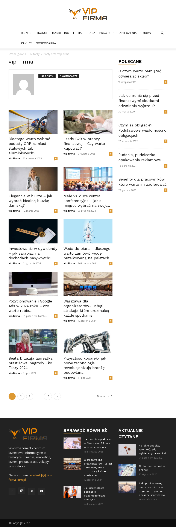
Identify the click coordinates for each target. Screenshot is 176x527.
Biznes (26, 33)
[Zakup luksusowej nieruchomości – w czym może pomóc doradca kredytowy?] (127, 487)
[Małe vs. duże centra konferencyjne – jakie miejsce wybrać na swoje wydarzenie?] (88, 179)
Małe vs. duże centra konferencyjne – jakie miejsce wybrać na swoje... (87, 201)
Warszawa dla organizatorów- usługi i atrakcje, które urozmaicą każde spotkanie (98, 467)
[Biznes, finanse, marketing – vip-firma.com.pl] (88, 14)
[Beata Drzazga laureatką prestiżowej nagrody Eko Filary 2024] (33, 341)
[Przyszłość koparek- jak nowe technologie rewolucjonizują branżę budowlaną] (88, 341)
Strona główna (17, 54)
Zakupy (26, 43)
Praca (90, 33)
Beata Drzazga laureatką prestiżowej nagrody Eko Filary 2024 (31, 363)
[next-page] (57, 396)
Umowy (146, 33)
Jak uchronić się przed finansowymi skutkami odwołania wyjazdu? (138, 100)
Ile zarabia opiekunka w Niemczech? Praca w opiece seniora (98, 443)
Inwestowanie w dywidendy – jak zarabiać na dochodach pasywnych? (33, 253)
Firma (77, 33)
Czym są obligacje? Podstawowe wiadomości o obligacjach (142, 130)
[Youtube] (41, 491)
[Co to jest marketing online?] (127, 470)
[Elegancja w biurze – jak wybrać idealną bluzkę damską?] (33, 179)
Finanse (41, 33)
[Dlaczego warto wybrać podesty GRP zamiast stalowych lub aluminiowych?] (33, 122)
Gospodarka (46, 43)
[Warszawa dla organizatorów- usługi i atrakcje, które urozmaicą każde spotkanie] (88, 284)
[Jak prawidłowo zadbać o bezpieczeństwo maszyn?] (72, 492)
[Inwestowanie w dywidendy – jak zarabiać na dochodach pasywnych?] (33, 231)
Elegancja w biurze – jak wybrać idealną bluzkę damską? (30, 201)
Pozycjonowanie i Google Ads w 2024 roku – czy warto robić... (30, 306)
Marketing (60, 33)
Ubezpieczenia (125, 33)
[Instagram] (21, 491)
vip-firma (14, 158)
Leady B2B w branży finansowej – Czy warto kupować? (84, 143)
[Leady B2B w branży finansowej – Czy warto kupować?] (88, 122)
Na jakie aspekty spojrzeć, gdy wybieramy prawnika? (152, 449)
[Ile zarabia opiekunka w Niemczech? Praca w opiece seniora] (72, 443)
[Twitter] (31, 491)
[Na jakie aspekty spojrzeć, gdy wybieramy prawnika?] (127, 450)
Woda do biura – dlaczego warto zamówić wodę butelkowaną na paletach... (88, 253)
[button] (162, 33)
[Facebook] (12, 491)
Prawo (104, 33)
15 (47, 396)
